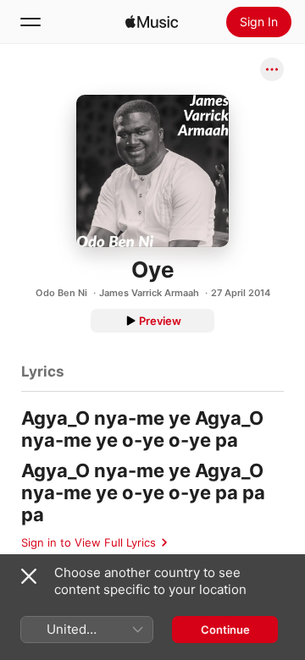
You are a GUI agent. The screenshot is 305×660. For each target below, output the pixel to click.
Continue (225, 629)
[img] (151, 22)
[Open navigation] (30, 22)
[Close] (28, 576)
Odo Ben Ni (61, 293)
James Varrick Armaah (149, 293)
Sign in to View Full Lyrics (88, 542)
